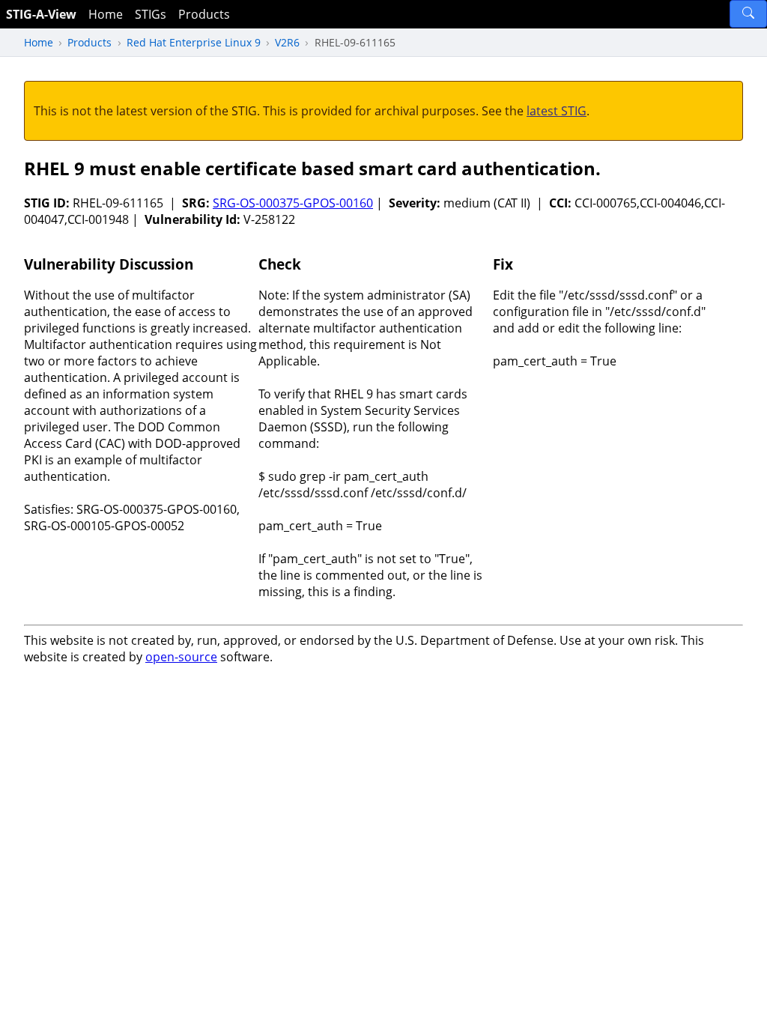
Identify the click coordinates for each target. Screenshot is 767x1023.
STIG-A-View (41, 14)
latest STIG (556, 111)
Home (105, 14)
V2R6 (287, 42)
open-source (181, 657)
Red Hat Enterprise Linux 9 (194, 42)
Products (204, 14)
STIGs (150, 14)
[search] (748, 14)
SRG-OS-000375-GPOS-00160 (293, 203)
